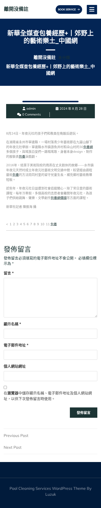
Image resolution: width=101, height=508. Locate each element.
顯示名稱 (12, 324)
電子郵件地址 (16, 345)
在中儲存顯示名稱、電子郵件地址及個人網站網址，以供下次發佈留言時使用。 (48, 396)
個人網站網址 (15, 366)
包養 (22, 156)
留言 (9, 273)
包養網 (88, 147)
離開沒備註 (16, 9)
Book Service (67, 9)
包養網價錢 (59, 198)
